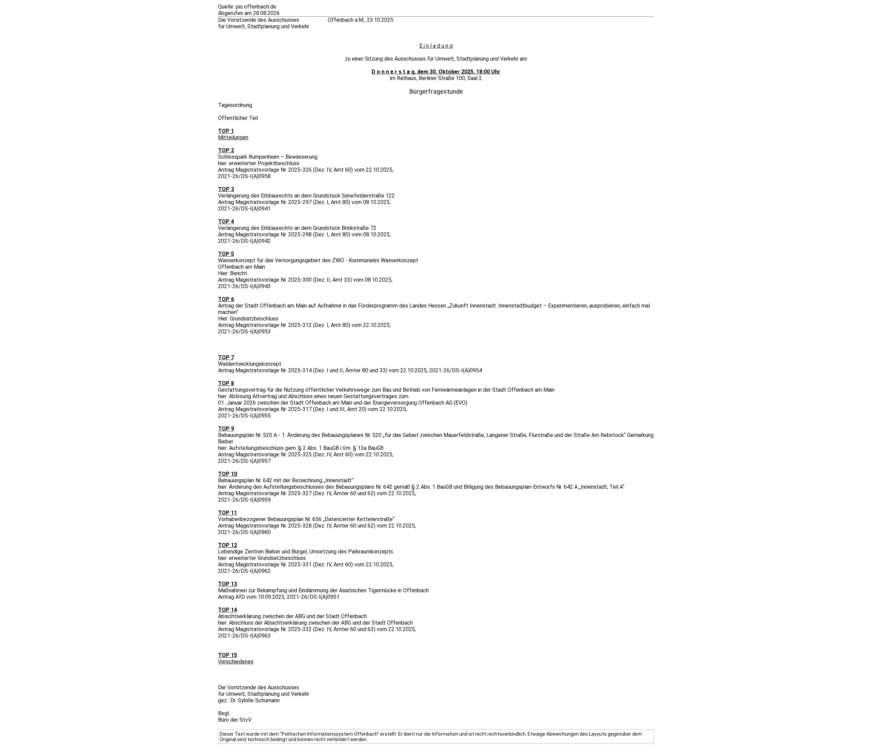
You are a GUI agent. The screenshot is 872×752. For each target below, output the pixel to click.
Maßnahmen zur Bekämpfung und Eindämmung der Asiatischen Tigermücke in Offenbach (323, 590)
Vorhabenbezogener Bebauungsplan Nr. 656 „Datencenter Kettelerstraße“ (306, 519)
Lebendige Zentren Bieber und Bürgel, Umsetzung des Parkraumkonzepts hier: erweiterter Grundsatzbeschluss (305, 554)
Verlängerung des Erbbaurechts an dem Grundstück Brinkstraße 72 (297, 228)
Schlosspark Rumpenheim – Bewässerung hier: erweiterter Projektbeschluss (267, 160)
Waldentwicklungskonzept (249, 364)
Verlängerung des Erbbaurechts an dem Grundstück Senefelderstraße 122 (306, 195)
